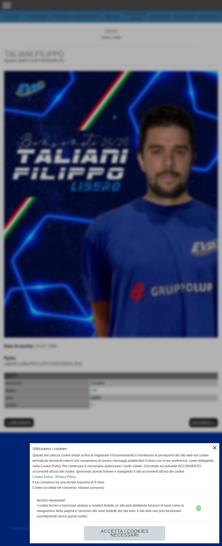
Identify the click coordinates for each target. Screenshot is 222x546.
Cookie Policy (42, 477)
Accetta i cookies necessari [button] (125, 533)
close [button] (214, 448)
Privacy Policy (66, 477)
